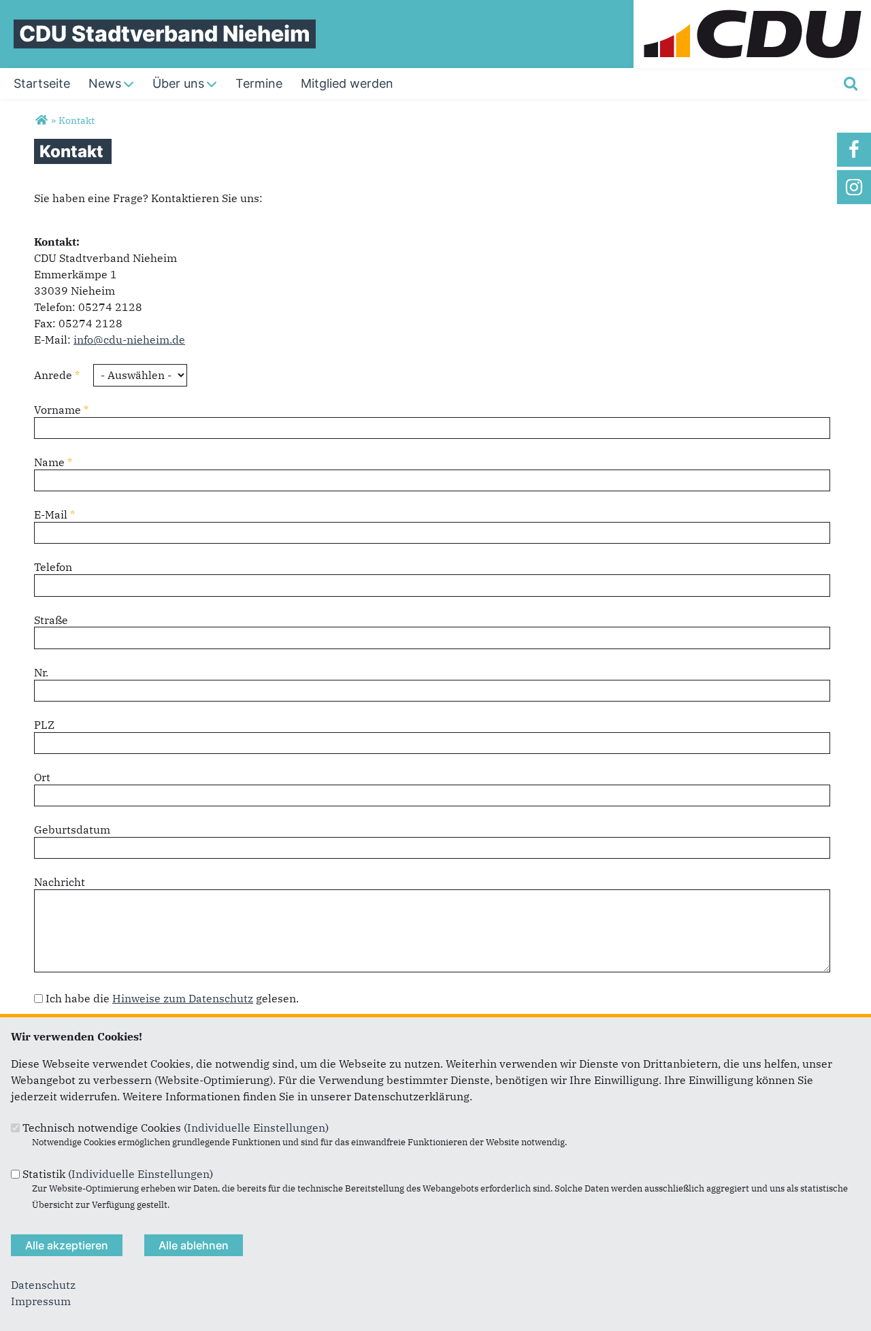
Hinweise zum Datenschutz (182, 998)
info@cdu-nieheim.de (129, 339)
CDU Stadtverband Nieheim (164, 33)
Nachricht (59, 882)
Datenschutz (43, 1285)
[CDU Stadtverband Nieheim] (41, 120)
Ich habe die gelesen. (172, 998)
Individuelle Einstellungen (256, 1127)
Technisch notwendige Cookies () (175, 1127)
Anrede (57, 375)
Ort (42, 777)
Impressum (41, 1301)
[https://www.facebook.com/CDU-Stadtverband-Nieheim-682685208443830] (854, 150)
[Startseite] (752, 8)
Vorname (61, 409)
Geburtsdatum (72, 829)
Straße (51, 620)
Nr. (41, 672)
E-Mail (54, 514)
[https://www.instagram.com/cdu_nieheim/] (854, 187)
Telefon (53, 567)
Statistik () (117, 1174)
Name (53, 462)
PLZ (44, 725)
